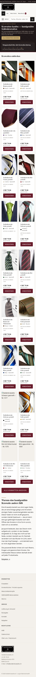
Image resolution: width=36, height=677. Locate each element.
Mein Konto (13, 13)
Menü (7, 19)
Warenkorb (22, 13)
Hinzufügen (9, 102)
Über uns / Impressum (9, 638)
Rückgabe (5, 613)
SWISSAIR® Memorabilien (10, 595)
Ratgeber (4, 620)
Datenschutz (6, 634)
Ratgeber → (6, 559)
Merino (4, 599)
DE (3, 13)
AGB (3, 630)
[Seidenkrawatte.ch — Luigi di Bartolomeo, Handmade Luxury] (8, 7)
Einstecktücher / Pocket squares (12, 587)
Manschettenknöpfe (8, 591)
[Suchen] (32, 19)
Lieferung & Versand (8, 609)
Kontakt (4, 616)
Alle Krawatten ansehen (11, 38)
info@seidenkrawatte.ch (14, 664)
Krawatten (5, 584)
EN (7, 13)
